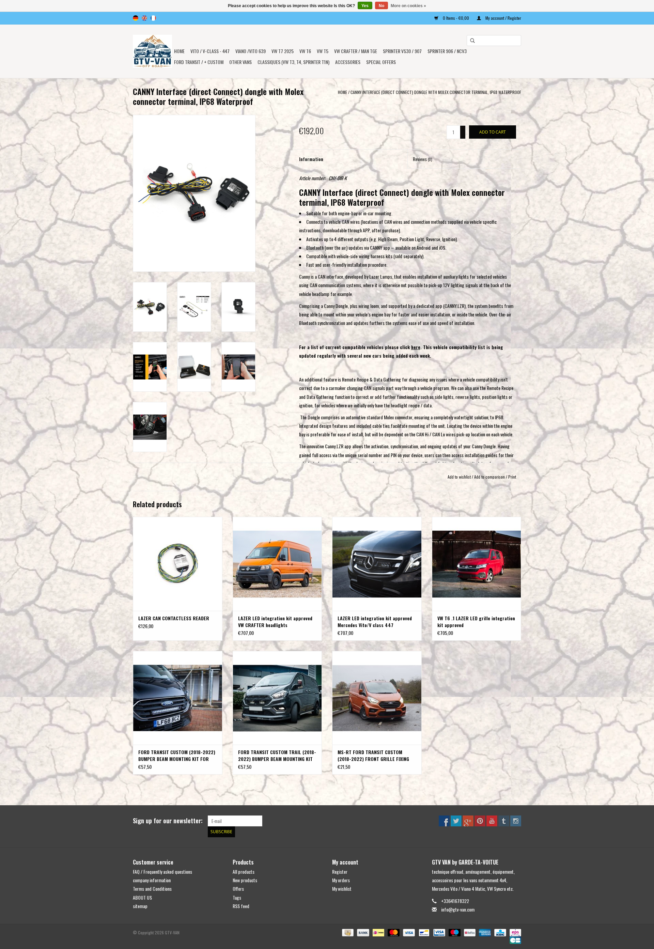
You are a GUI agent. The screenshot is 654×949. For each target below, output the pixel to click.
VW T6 (305, 51)
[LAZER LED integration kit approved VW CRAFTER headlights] (277, 563)
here (415, 347)
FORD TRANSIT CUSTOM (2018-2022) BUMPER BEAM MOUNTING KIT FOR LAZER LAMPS (176, 755)
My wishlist (342, 888)
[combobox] (494, 40)
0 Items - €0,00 (456, 18)
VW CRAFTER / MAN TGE (355, 51)
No (381, 5)
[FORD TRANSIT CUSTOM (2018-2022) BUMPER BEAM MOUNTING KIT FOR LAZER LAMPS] (177, 698)
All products (243, 871)
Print (512, 477)
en (144, 18)
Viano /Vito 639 (250, 51)
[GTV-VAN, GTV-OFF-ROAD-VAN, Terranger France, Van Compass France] (152, 51)
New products (245, 880)
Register (339, 871)
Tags (237, 897)
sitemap (140, 905)
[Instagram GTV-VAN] (515, 820)
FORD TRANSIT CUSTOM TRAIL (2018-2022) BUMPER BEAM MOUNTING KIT (277, 755)
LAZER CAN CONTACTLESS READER (173, 618)
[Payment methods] (347, 932)
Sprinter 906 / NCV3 (447, 51)
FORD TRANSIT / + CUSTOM (198, 61)
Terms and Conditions (152, 888)
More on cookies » (408, 5)
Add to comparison (490, 477)
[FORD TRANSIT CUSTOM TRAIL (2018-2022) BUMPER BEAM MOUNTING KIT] (277, 698)
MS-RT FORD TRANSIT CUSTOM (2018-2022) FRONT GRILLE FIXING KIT (373, 755)
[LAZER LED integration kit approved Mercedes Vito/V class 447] (377, 563)
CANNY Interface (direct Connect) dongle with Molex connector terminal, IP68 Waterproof (436, 92)
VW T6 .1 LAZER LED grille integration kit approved (476, 621)
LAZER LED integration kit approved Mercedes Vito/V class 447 (375, 621)
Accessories (347, 61)
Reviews (422, 158)
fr (153, 18)
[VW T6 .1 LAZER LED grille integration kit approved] (476, 563)
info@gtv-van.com (457, 909)
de (135, 18)
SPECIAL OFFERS (381, 61)
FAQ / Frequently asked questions (162, 871)
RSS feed (241, 905)
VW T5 (322, 51)
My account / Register (502, 18)
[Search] (470, 41)
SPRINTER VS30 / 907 (402, 51)
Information (311, 158)
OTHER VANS (240, 61)
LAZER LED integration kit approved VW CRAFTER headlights (275, 621)
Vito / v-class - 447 (210, 51)
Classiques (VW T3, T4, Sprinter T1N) (293, 61)
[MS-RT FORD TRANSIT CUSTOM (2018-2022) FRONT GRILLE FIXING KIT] (377, 698)
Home (179, 51)
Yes (365, 5)
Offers (238, 888)
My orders (341, 880)
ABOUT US (142, 897)
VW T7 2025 (282, 51)
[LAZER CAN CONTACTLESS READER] (177, 563)
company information (152, 880)
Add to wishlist (459, 477)
